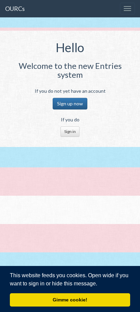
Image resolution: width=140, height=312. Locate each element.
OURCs (15, 8)
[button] (100, 284)
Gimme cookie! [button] (70, 299)
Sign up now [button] (70, 103)
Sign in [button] (70, 131)
